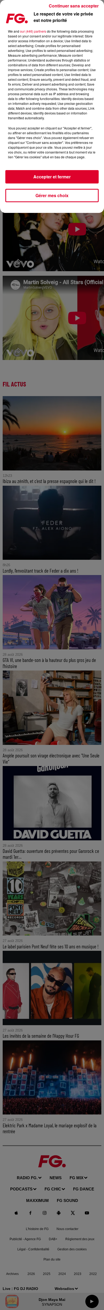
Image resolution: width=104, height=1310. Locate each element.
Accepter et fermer (52, 177)
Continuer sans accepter (74, 6)
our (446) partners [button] (33, 31)
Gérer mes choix (52, 195)
